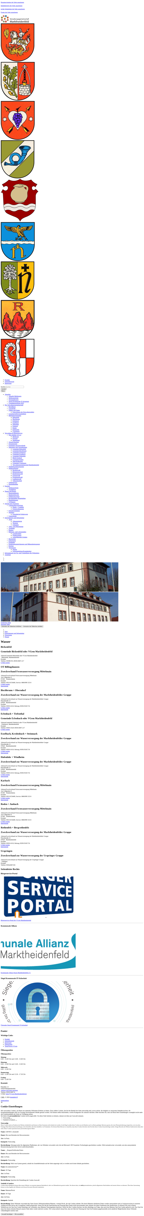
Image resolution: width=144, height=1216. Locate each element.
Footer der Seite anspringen (9, 12)
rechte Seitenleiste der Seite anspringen (13, 9)
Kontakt (7, 1039)
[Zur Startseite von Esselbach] (17, 178)
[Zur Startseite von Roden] (17, 299)
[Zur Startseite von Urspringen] (17, 376)
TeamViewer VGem (11, 1046)
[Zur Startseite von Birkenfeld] (17, 61)
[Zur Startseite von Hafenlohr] (19, 221)
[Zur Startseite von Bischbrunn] (18, 100)
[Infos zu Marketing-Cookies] (16, 1120)
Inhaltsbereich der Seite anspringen (11, 6)
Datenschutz (8, 1044)
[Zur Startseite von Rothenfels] (18, 338)
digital (14, 1097)
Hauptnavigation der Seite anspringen (12, 2)
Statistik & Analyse (9, 1120)
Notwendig (6, 1118)
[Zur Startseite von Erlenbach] (18, 139)
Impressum (8, 1043)
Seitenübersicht (9, 1041)
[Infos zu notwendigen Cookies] (11, 1118)
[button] (8, 394)
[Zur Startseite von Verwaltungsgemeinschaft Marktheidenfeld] (15, 22)
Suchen (3, 387)
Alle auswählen (19, 1214)
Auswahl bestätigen (7, 1214)
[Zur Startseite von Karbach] (18, 260)
